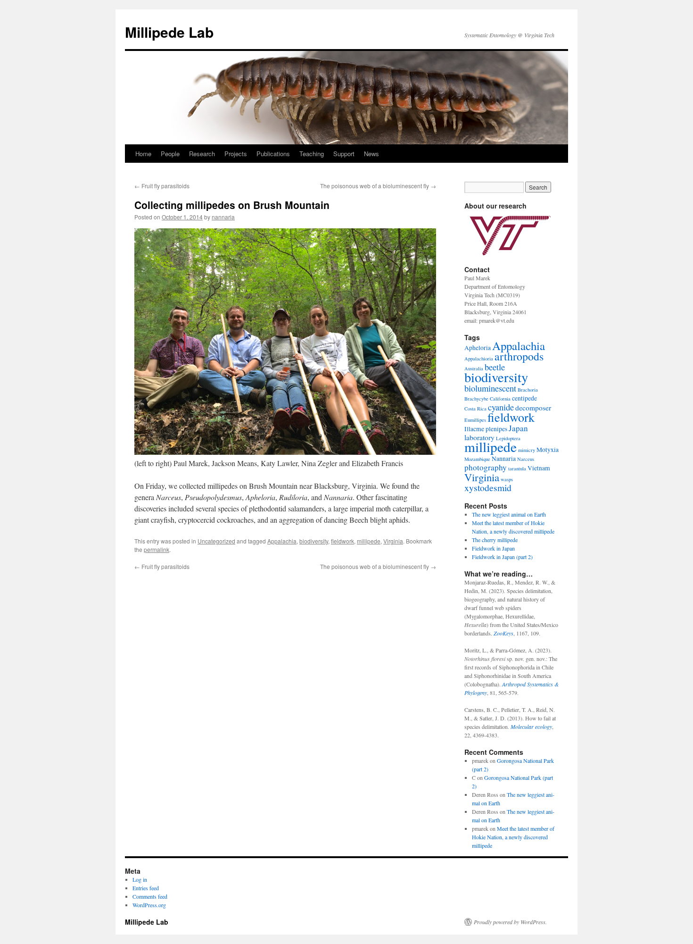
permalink (156, 549)
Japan (518, 428)
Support (344, 153)
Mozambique (477, 459)
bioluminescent (490, 388)
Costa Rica (475, 408)
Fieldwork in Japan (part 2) (502, 556)
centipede (524, 398)
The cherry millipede (495, 539)
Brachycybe (476, 398)
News (371, 153)
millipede (368, 541)
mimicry (526, 450)
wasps (507, 479)
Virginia (393, 541)
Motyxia (547, 449)
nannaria (223, 217)
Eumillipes (475, 420)
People (170, 153)
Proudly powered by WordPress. (510, 922)
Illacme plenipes (485, 429)
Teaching (311, 153)
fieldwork (342, 541)
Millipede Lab (169, 32)
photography (485, 467)
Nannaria (504, 458)
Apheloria (477, 347)
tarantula (517, 468)
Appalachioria (478, 358)
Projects (235, 153)
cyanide (501, 407)
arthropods (519, 356)
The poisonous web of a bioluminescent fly (378, 186)
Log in (139, 879)
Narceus (525, 459)
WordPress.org (149, 905)
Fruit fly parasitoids (162, 186)
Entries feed (145, 888)
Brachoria (528, 389)
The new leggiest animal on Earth (509, 514)
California (500, 398)
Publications (273, 153)
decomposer (533, 407)
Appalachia (282, 541)
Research (202, 153)
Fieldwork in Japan (493, 548)
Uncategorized (216, 541)
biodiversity (313, 541)
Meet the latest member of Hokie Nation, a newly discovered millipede (513, 837)
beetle (495, 367)
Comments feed (149, 896)
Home (143, 153)
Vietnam (539, 468)
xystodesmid (488, 487)
